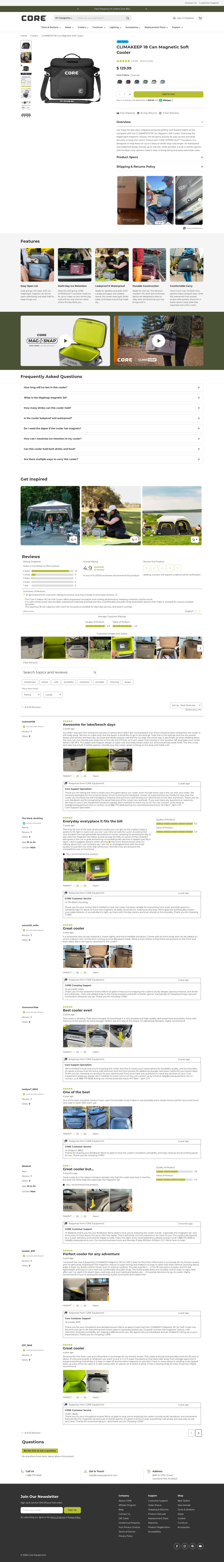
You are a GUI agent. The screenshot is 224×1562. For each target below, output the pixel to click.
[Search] (127, 18)
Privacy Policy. (74, 1517)
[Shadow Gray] (154, 81)
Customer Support (209, 3)
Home (24, 36)
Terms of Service (57, 1517)
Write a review (146, 61)
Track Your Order (112, 9)
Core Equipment (37, 1555)
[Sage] (145, 81)
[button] (77, 9)
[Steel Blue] (162, 81)
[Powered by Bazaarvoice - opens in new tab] (193, 228)
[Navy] (137, 81)
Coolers (34, 36)
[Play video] (65, 341)
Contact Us (191, 3)
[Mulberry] (128, 81)
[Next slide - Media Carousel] (200, 200)
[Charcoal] (120, 81)
